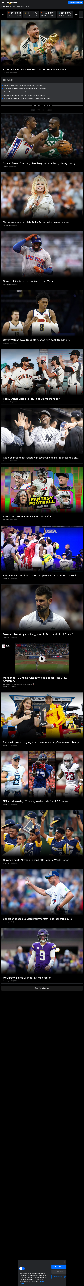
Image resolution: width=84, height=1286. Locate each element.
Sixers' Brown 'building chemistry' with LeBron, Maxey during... (40, 163)
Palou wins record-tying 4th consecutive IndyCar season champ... (42, 742)
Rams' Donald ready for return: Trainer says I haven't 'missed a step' (27, 98)
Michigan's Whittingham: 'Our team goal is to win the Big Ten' (24, 95)
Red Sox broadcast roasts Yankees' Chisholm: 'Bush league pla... (41, 457)
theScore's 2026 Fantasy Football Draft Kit (28, 516)
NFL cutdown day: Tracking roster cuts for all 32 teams (35, 801)
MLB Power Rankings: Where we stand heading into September (25, 88)
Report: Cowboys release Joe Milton (16, 92)
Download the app (75, 2)
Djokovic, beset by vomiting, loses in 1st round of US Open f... (39, 634)
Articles (40, 110)
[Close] (64, 1262)
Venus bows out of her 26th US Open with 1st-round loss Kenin (40, 575)
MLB (27, 7)
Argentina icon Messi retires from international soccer (34, 69)
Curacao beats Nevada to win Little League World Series (36, 860)
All (33, 110)
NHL (23, 7)
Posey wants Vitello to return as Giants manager (31, 398)
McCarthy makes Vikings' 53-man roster (27, 977)
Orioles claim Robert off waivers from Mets (28, 281)
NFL (14, 7)
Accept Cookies (60, 1267)
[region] (42, 1273)
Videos (49, 110)
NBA (18, 7)
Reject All (60, 1272)
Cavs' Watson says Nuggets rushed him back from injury (36, 339)
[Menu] (3, 2)
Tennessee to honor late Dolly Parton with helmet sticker (36, 222)
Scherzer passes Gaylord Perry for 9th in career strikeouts (37, 918)
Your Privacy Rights (60, 1277)
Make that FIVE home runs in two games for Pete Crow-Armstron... (35, 679)
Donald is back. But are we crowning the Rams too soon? (23, 85)
